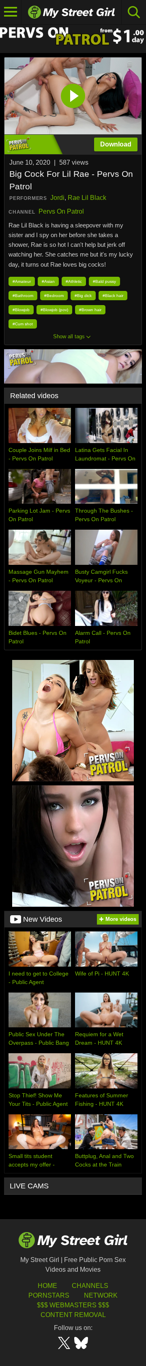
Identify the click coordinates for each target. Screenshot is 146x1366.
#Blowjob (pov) (54, 310)
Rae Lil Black (87, 197)
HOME (47, 1285)
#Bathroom (23, 295)
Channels (90, 1285)
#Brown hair (90, 310)
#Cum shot (23, 324)
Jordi (57, 197)
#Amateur (22, 281)
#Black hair (113, 295)
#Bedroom (54, 295)
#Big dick (83, 295)
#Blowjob (21, 310)
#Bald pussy (104, 281)
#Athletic (74, 281)
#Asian (48, 281)
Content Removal (73, 1314)
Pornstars (48, 1295)
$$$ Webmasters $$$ (73, 1305)
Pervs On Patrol (61, 211)
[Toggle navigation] (10, 12)
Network (101, 1295)
